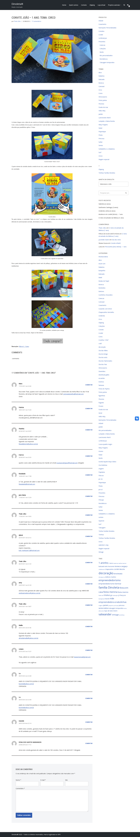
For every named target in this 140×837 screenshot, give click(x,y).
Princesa (101, 139)
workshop (121, 615)
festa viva (101, 595)
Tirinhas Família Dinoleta (107, 173)
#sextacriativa (103, 257)
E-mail (43, 780)
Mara (20, 384)
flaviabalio (22, 474)
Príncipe (101, 500)
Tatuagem (102, 528)
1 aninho (103, 562)
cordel (116, 569)
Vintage (101, 552)
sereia (101, 608)
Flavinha (21, 429)
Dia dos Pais (103, 364)
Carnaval (101, 86)
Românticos (104, 59)
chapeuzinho (109, 569)
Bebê (100, 277)
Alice (100, 73)
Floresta (101, 104)
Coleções (103, 49)
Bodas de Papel (104, 281)
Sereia (101, 145)
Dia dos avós (103, 357)
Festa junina (103, 100)
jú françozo (122, 595)
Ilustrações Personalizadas (107, 28)
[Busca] (126, 193)
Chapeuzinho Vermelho (106, 312)
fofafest (107, 595)
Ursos (100, 156)
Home (64, 5)
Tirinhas (101, 535)
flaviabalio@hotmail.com (27, 484)
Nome (18, 780)
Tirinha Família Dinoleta (106, 531)
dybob (21, 535)
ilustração (115, 595)
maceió (107, 599)
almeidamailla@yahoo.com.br (28, 638)
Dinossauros (103, 97)
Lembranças (103, 38)
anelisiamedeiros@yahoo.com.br (29, 593)
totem (115, 611)
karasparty (101, 599)
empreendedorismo (110, 580)
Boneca (101, 83)
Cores (100, 93)
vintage (115, 614)
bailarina (115, 563)
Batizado (102, 79)
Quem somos (73, 5)
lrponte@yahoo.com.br (26, 684)
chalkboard (102, 569)
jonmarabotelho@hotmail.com (73, 394)
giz (111, 595)
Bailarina (101, 76)
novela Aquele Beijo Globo (107, 462)
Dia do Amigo (103, 354)
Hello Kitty (102, 111)
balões (120, 563)
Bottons (101, 291)
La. (20, 673)
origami (101, 469)
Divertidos (102, 371)
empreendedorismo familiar (110, 583)
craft (100, 343)
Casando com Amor (105, 309)
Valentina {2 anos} (105, 204)
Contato (84, 5)
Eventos (101, 382)
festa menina (110, 591)
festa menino (123, 592)
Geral (100, 413)
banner (124, 563)
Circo (100, 90)
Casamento (102, 24)
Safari (100, 142)
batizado (101, 566)
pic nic (101, 479)
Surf (100, 152)
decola (122, 569)
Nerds (102, 52)
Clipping (92, 5)
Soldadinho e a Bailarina (107, 149)
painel (105, 605)
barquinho (102, 270)
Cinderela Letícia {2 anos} (107, 211)
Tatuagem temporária (107, 62)
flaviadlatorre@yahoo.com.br (28, 444)
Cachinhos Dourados (106, 295)
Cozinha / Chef (103, 340)
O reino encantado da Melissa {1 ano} (111, 218)
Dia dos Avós (116, 240)
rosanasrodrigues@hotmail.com (67, 463)
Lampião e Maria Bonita (107, 121)
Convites (101, 31)
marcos (21, 455)
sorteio (101, 517)
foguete (101, 403)
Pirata (100, 135)
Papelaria (102, 472)
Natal (100, 128)
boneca (118, 566)
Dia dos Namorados (105, 361)
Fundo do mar (103, 107)
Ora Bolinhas (103, 465)
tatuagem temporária (116, 608)
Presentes (102, 42)
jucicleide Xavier (104, 240)
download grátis (104, 375)
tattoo (106, 608)
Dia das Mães (103, 350)
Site (66, 780)
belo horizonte (109, 566)
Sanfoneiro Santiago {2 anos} (108, 207)
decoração (102, 347)
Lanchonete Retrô (105, 118)
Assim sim (102, 264)
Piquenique (102, 132)
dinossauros (102, 577)
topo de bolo (108, 611)
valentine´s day (103, 545)
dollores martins (110, 577)
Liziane (21, 649)
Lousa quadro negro (105, 444)
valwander (105, 614)
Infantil (101, 21)
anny (20, 583)
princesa (121, 605)
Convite (101, 330)
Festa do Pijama (104, 389)
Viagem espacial (104, 159)
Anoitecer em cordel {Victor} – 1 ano (111, 214)
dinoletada (118, 573)
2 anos (111, 563)
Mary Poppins (103, 125)
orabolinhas (120, 602)
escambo (102, 378)
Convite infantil (116, 243)
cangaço (124, 566)
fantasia (101, 385)
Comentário (20, 788)
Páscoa (101, 475)
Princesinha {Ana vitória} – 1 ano (115, 247)
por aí (100, 489)
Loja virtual (101, 5)
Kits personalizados (106, 55)
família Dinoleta (109, 587)
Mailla (21, 625)
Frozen (101, 406)
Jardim (101, 114)
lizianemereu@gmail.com (82, 657)
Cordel (101, 35)
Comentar (88, 385)
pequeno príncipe (113, 605)
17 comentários (36, 21)
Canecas (102, 45)
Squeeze (101, 521)
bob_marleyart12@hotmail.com (29, 550)
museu (101, 451)
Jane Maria (22, 495)
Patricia (21, 407)
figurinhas (102, 396)
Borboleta (102, 288)
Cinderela (102, 316)
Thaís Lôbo (17, 21)
